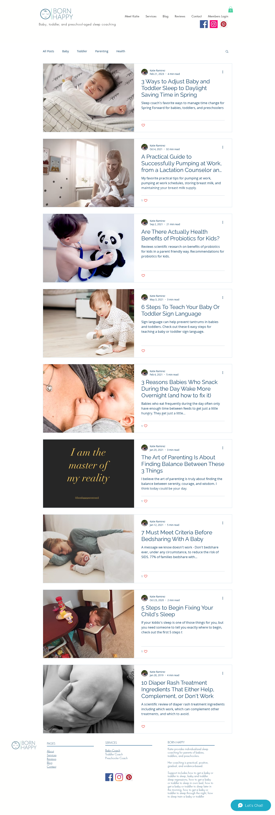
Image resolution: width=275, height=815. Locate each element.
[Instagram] (119, 777)
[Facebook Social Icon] (204, 24)
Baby (65, 51)
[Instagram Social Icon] (214, 24)
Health (120, 51)
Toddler (82, 51)
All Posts (48, 51)
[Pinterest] (223, 24)
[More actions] (224, 72)
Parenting (101, 51)
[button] (230, 9)
